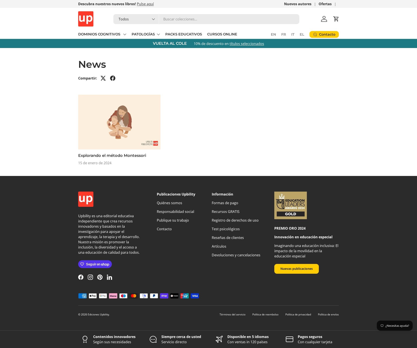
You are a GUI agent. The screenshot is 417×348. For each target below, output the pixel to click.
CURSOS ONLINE (222, 34)
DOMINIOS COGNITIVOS (99, 34)
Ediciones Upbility (98, 314)
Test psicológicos (226, 229)
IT (293, 34)
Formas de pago (225, 203)
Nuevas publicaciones (296, 269)
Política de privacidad (298, 314)
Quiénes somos (169, 203)
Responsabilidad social (175, 211)
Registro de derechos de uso (235, 220)
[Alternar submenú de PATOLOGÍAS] (158, 34)
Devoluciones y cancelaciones (236, 255)
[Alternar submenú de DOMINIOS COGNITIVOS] (124, 34)
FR (283, 34)
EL (302, 34)
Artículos (219, 246)
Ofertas (325, 4)
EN (273, 34)
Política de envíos (328, 314)
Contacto (164, 229)
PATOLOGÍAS (143, 34)
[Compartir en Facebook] (112, 78)
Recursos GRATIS (226, 211)
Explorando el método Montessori (112, 155)
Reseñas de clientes (228, 237)
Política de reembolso (265, 314)
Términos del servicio (232, 314)
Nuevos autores (297, 4)
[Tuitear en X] (103, 78)
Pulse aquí (145, 4)
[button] (336, 19)
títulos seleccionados (247, 43)
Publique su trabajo (173, 220)
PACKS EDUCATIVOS (183, 34)
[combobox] (206, 19)
